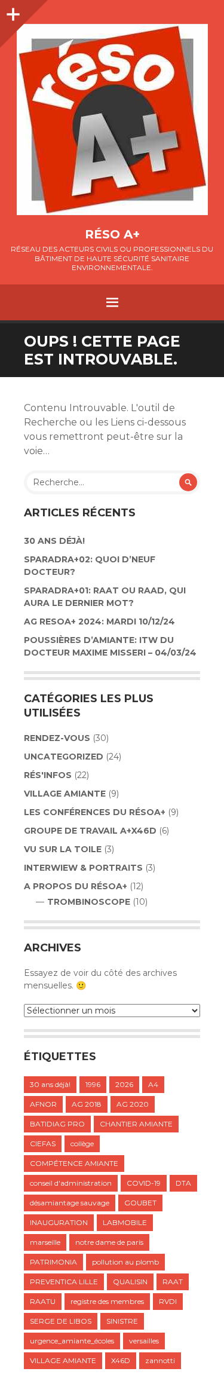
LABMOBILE (125, 1222)
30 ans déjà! (54, 540)
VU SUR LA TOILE (63, 849)
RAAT (172, 1281)
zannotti (160, 1360)
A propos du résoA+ (75, 886)
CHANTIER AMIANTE (136, 1123)
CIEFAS (43, 1143)
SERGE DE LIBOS (60, 1321)
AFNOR (43, 1104)
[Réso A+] (112, 119)
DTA (183, 1182)
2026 (124, 1084)
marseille (45, 1242)
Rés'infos (48, 775)
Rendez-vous (57, 738)
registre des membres (107, 1301)
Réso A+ (112, 234)
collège (82, 1143)
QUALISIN (130, 1281)
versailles (144, 1340)
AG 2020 (132, 1104)
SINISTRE (122, 1321)
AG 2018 (87, 1104)
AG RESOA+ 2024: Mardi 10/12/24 (99, 621)
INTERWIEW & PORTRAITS (83, 867)
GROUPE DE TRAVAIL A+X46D (90, 830)
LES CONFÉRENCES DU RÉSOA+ (94, 812)
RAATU (43, 1301)
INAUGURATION (59, 1222)
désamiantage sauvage (69, 1202)
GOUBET (140, 1202)
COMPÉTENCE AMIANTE (74, 1163)
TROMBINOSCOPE (88, 901)
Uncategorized (63, 756)
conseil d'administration (71, 1182)
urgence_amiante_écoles (72, 1340)
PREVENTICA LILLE (64, 1281)
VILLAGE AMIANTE (65, 793)
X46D (120, 1360)
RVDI (168, 1301)
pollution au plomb (125, 1261)
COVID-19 (144, 1182)
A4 (153, 1084)
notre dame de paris (109, 1242)
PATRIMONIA (53, 1261)
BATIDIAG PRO (57, 1123)
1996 (92, 1084)
